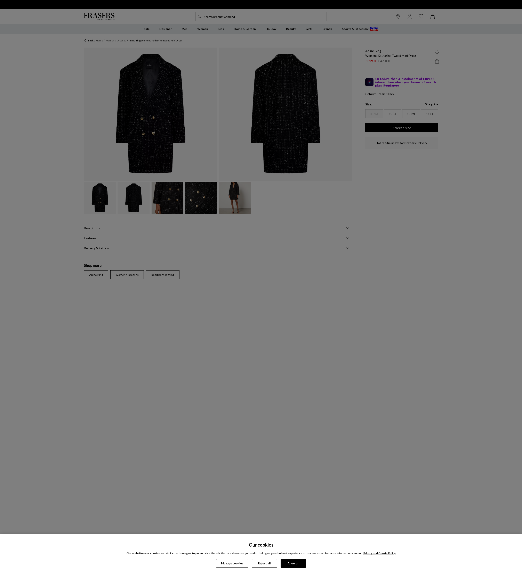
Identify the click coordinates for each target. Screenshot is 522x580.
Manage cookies (232, 563)
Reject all (264, 563)
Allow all (293, 563)
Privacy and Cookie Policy (379, 553)
